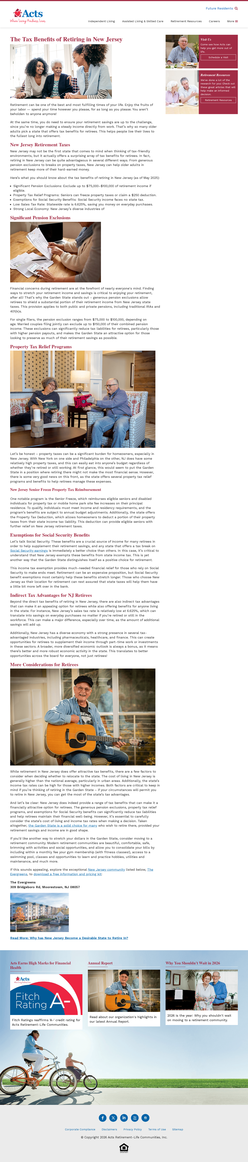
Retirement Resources (186, 21)
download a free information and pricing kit (67, 874)
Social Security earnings (29, 550)
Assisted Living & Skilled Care (142, 21)
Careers (214, 21)
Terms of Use (157, 1129)
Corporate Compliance (80, 1129)
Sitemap (177, 1129)
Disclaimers (109, 1129)
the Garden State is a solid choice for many (62, 825)
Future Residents (219, 8)
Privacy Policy (132, 1129)
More (231, 21)
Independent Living (101, 21)
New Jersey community (106, 869)
